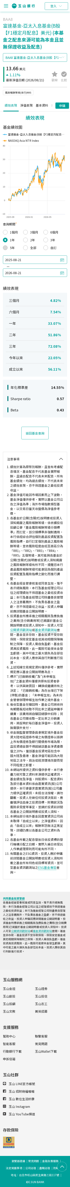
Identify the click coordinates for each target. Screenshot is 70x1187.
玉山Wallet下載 (46, 1051)
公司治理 (30, 1168)
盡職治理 (44, 1168)
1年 (12, 240)
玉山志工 (41, 1003)
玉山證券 (41, 988)
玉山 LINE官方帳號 (21, 1083)
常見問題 (41, 1043)
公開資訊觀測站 (21, 629)
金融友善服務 (50, 1161)
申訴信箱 (9, 1059)
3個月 (34, 232)
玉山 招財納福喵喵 (21, 1091)
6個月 (54, 232)
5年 (12, 247)
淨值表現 (26, 105)
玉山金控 (9, 988)
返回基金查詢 (35, 433)
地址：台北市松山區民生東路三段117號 (35, 1175)
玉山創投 (9, 996)
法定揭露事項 (14, 1168)
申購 (62, 105)
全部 (33, 247)
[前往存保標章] (9, 1146)
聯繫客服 (41, 1036)
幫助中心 (9, 1036)
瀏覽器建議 (18, 1161)
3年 (52, 240)
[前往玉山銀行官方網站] (23, 5)
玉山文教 (9, 1011)
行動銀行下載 (12, 1051)
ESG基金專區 (47, 867)
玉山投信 (41, 996)
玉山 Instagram (19, 1106)
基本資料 (42, 105)
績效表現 (11, 105)
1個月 (14, 232)
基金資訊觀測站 (46, 629)
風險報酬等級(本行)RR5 (18, 92)
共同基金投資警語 (14, 898)
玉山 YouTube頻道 (21, 1114)
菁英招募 (41, 1011)
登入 (53, 6)
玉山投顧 (9, 1003)
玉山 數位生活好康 (21, 1099)
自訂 (53, 247)
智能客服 (9, 1043)
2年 (32, 240)
